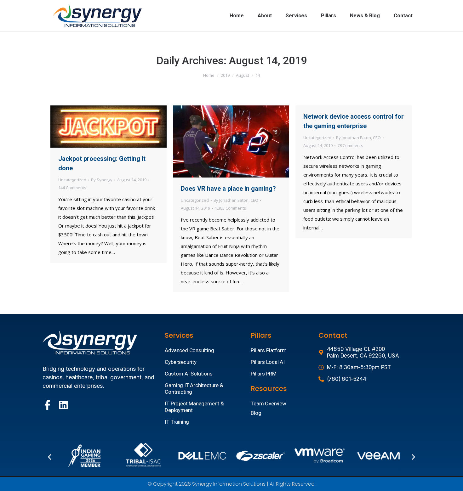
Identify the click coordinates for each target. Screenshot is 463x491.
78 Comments (350, 145)
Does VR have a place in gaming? (228, 188)
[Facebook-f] (47, 405)
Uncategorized (72, 180)
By (101, 180)
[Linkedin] (63, 405)
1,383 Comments (230, 208)
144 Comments (72, 187)
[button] (50, 457)
